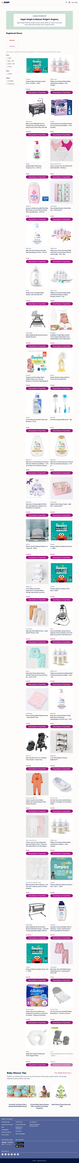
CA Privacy (18, 1131)
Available (11, 81)
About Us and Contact (7, 1124)
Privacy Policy (5, 1134)
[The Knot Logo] (4, 1142)
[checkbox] (7, 58)
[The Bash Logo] (10, 1142)
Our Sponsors (33, 1122)
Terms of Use (19, 1122)
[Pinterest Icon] (12, 1154)
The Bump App (5, 1122)
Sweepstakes (5, 1129)
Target (10, 74)
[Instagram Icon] (9, 1154)
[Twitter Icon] (18, 1154)
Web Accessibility (20, 1133)
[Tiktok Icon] (5, 1154)
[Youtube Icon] (15, 1154)
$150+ (10, 66)
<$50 (9, 58)
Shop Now (12, 46)
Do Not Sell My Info (21, 1124)
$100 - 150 (11, 63)
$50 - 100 (11, 61)
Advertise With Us (6, 1132)
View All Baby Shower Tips (62, 1073)
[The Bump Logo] (6, 2)
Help (3, 1127)
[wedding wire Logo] (9, 1144)
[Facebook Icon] (2, 1154)
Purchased (11, 84)
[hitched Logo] (3, 1144)
